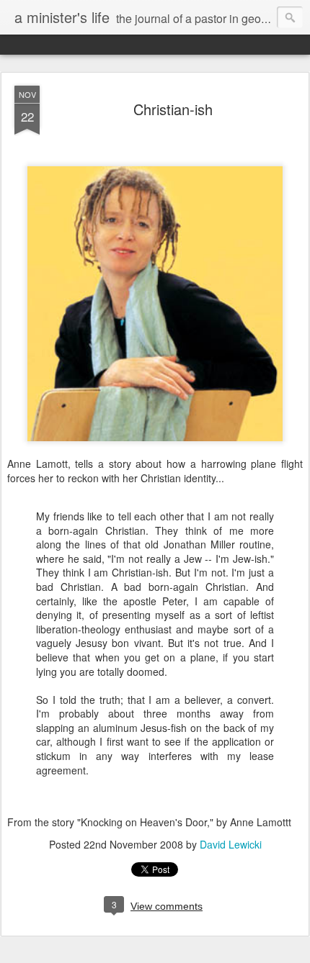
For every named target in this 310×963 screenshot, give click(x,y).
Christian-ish (173, 109)
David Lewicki (231, 844)
